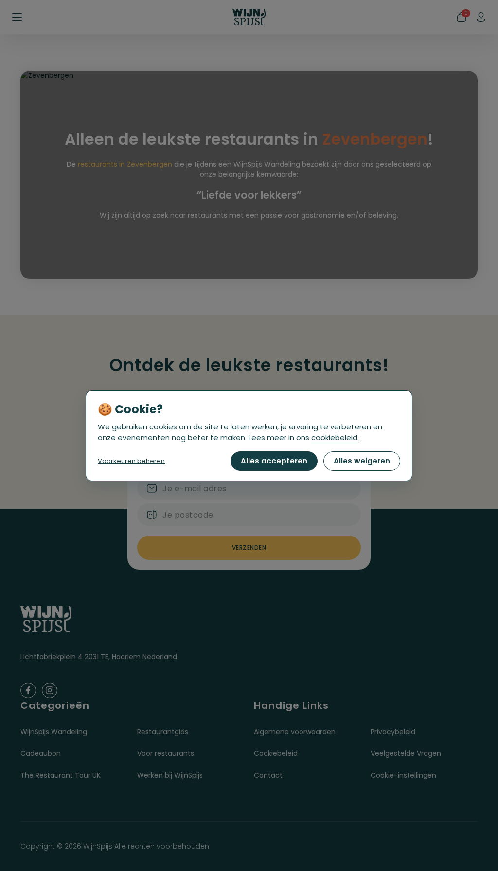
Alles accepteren (274, 461)
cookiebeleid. (335, 437)
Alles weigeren (362, 461)
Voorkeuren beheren (131, 460)
